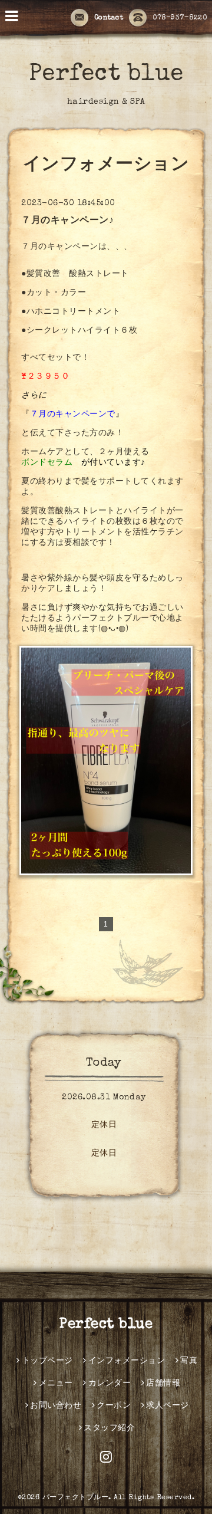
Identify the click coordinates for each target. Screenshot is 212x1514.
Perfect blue (106, 75)
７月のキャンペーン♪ (67, 221)
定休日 (104, 1125)
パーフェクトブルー (75, 1498)
